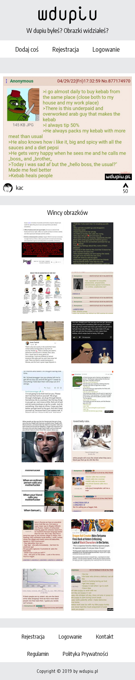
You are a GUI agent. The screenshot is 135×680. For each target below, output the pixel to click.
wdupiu (67, 13)
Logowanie (106, 49)
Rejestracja (65, 49)
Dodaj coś (27, 49)
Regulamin (38, 653)
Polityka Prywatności (85, 653)
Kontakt (105, 636)
